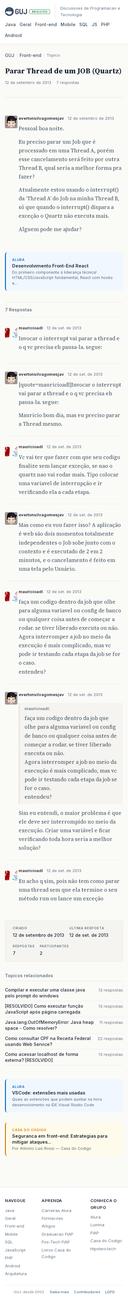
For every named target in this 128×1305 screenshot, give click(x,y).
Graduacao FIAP (57, 1234)
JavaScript (15, 1249)
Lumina (97, 1224)
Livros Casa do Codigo (56, 1253)
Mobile (68, 24)
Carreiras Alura (56, 1210)
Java (10, 24)
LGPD (110, 1292)
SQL (83, 24)
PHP (105, 24)
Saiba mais (59, 1292)
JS (94, 24)
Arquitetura (16, 1273)
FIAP (94, 1232)
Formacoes (52, 1218)
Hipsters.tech (103, 1248)
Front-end (30, 55)
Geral (25, 24)
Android (13, 35)
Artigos (48, 1226)
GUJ (9, 55)
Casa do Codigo (106, 1240)
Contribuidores (87, 1292)
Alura (95, 1216)
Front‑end (46, 24)
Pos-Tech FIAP (56, 1241)
